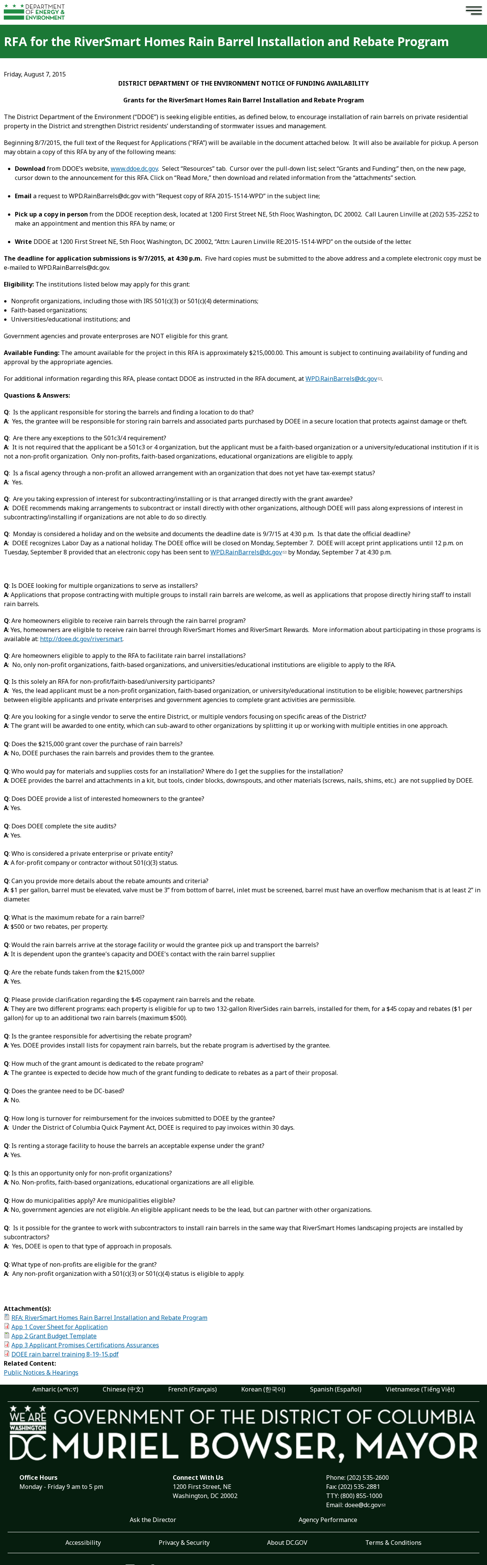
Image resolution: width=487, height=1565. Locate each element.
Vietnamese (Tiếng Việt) (420, 1389)
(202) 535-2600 (368, 1477)
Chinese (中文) (123, 1389)
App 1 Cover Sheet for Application (59, 1327)
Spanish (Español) (335, 1389)
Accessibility (83, 1542)
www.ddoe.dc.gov (134, 168)
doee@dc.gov (363, 1505)
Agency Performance (328, 1520)
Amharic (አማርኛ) (55, 1389)
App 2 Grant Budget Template (54, 1336)
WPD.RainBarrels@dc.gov (341, 378)
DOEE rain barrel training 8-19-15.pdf (65, 1354)
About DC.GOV (287, 1542)
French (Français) (192, 1389)
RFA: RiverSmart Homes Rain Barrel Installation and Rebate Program (109, 1317)
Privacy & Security (184, 1542)
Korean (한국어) (263, 1389)
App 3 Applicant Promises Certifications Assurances (85, 1345)
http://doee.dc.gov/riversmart (81, 639)
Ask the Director (153, 1520)
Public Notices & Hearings (41, 1372)
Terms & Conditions (393, 1542)
